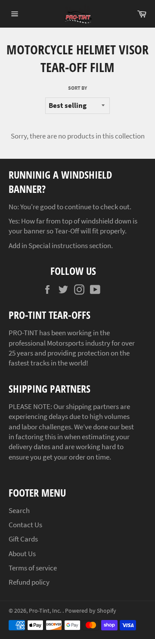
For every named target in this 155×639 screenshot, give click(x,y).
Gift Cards (23, 539)
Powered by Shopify (90, 610)
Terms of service (33, 568)
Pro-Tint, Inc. (45, 610)
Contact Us (25, 524)
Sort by (77, 88)
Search (19, 510)
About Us (22, 553)
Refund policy (29, 582)
